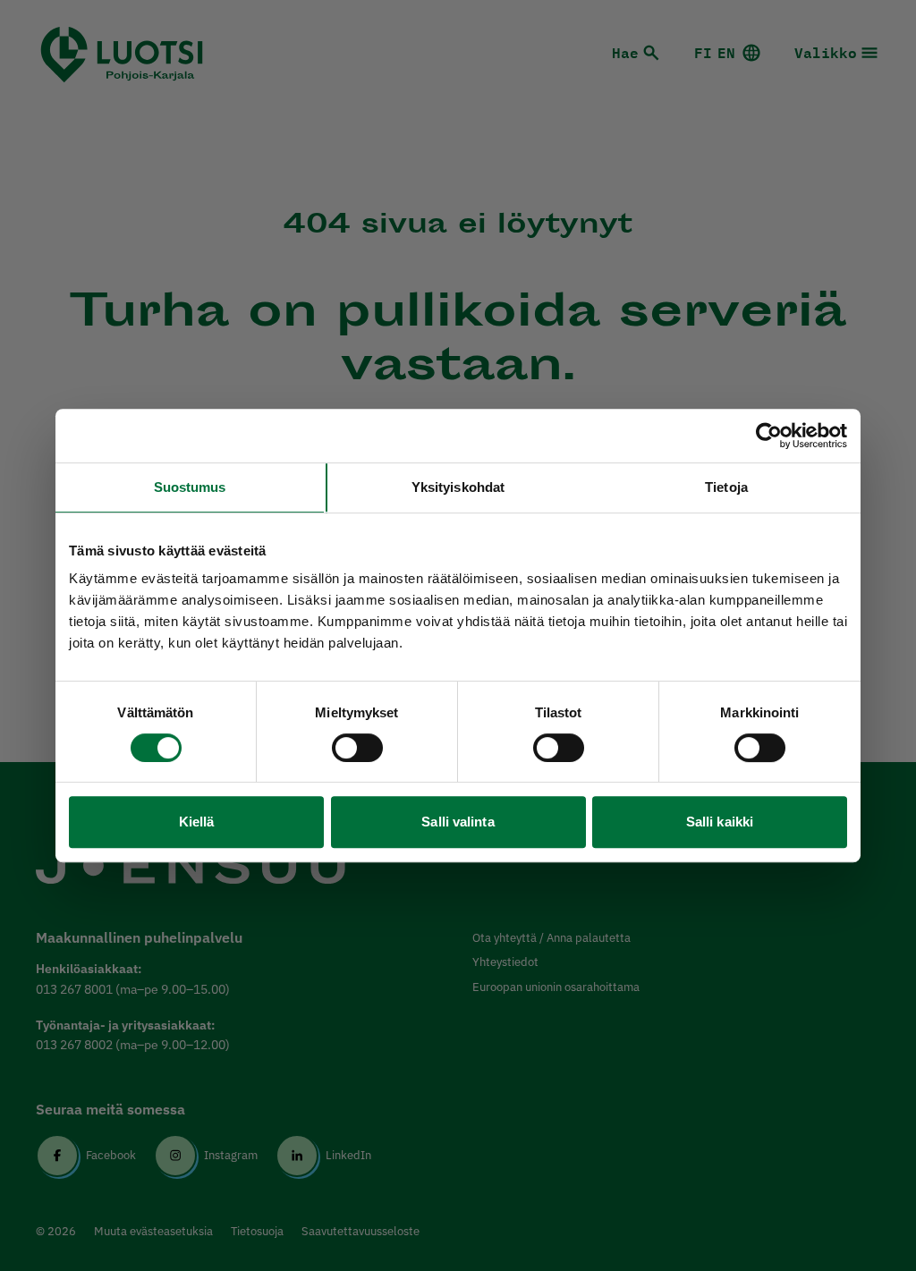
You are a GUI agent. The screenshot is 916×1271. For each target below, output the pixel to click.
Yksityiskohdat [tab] (458, 487)
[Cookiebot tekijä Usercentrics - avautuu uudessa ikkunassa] (769, 435)
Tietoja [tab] (726, 487)
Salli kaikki (719, 821)
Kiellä (197, 821)
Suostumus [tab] (190, 487)
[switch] (357, 747)
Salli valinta (457, 821)
